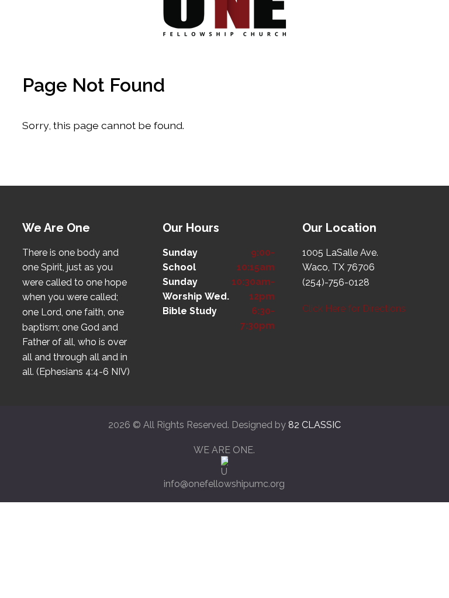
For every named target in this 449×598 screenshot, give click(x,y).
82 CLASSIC (314, 424)
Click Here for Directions (354, 308)
